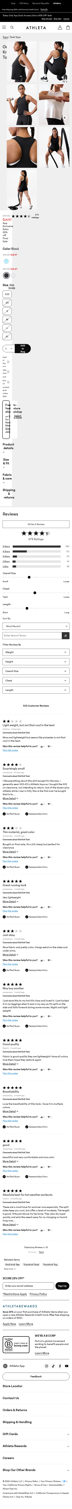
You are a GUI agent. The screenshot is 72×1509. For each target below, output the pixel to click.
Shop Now (57, 19)
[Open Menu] (4, 27)
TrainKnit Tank (31, 1264)
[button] (39, 126)
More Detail (9, 798)
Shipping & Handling (17, 1422)
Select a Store (18, 416)
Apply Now (9, 1324)
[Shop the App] (36, 17)
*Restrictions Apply (15, 1294)
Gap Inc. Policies (24, 1496)
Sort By (7, 618)
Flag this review (10, 750)
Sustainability (56, 1485)
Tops (5, 37)
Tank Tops (15, 37)
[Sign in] (60, 27)
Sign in (9, 428)
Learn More (26, 1324)
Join (7, 431)
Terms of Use (40, 1485)
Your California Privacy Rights (17, 1485)
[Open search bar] (12, 27)
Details (44, 9)
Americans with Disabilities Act (18, 1493)
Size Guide (11, 286)
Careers (8, 1458)
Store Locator (12, 1386)
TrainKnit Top (50, 1264)
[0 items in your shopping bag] (68, 27)
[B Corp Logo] (16, 1344)
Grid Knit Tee (12, 1264)
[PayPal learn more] (8, 362)
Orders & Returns (15, 1410)
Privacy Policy (38, 1294)
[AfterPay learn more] (8, 372)
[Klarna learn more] (8, 382)
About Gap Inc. (10, 1488)
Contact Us (11, 1398)
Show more (8, 1269)
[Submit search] (65, 635)
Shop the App (47, 19)
